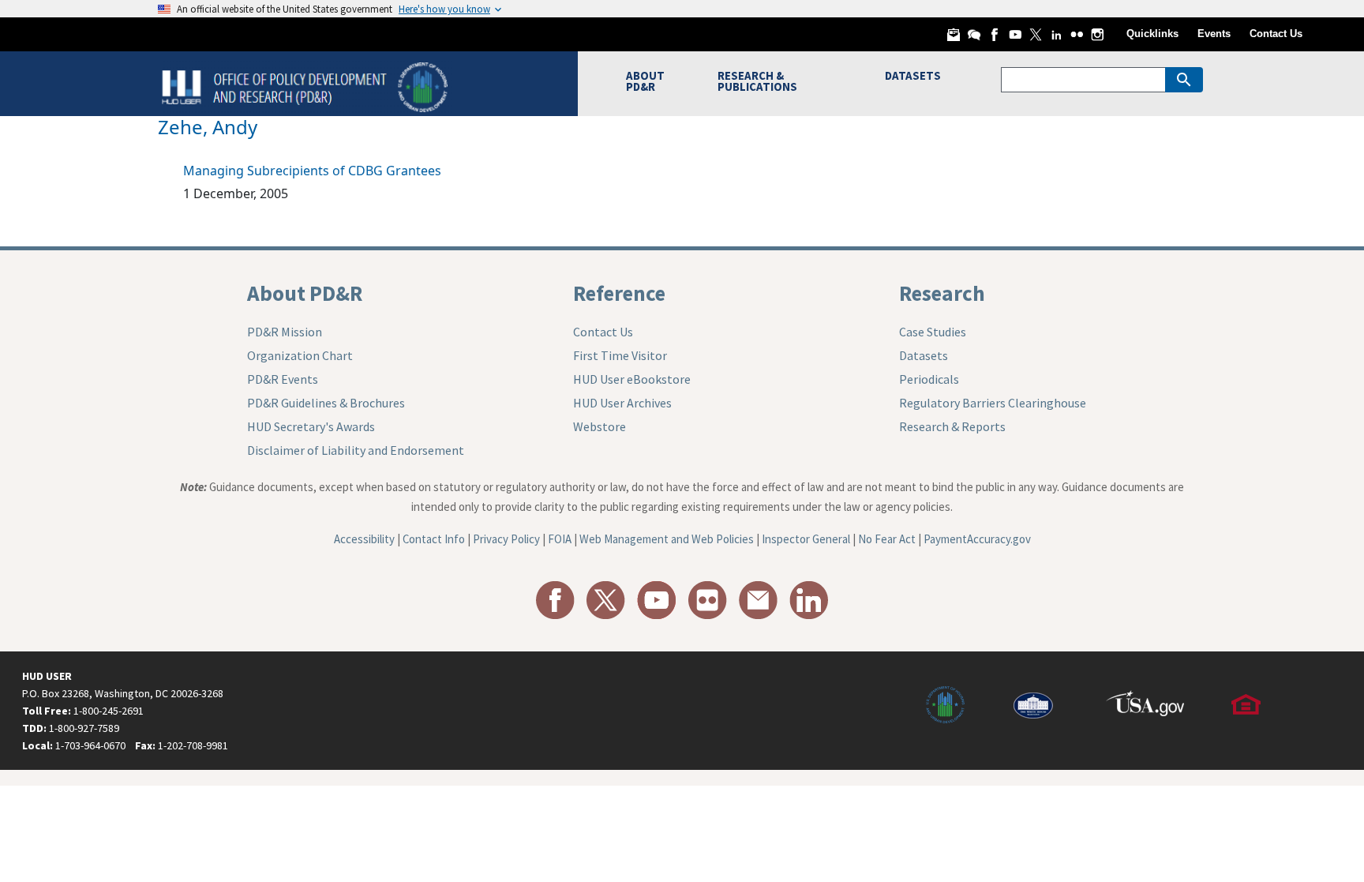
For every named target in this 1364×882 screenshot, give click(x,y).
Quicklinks (1152, 33)
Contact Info (434, 538)
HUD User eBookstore (632, 379)
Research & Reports (952, 426)
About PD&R (304, 293)
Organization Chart (300, 355)
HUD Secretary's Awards (311, 426)
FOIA (559, 538)
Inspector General (806, 538)
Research (942, 293)
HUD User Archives (622, 403)
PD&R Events (282, 379)
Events (1214, 33)
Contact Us (1276, 33)
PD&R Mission (284, 332)
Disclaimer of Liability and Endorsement (355, 450)
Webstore (599, 426)
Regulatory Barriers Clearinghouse (992, 403)
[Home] (306, 85)
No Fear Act (887, 538)
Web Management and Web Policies (666, 538)
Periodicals (929, 379)
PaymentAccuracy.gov (977, 538)
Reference (619, 293)
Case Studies (932, 332)
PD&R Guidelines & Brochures (326, 403)
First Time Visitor (620, 355)
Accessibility (364, 538)
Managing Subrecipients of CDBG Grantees (312, 170)
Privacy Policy (506, 538)
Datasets (923, 355)
